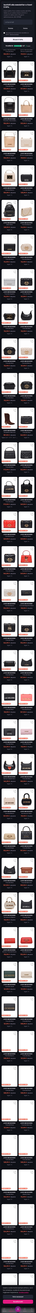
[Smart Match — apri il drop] (18, 1309)
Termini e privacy (14, 34)
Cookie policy (24, 1292)
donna (10, 28)
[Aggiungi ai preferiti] (15, 63)
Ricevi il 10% (18, 40)
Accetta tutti (18, 1301)
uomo (25, 28)
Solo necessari (18, 1297)
